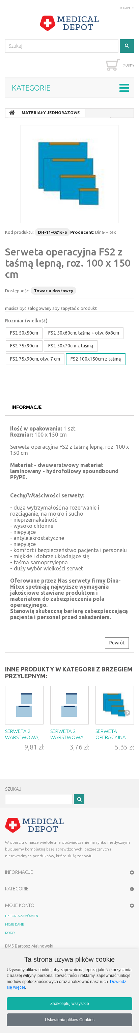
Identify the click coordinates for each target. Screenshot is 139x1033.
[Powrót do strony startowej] (11, 113)
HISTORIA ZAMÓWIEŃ (21, 916)
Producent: (82, 232)
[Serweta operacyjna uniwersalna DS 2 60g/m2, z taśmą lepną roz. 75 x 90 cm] (114, 705)
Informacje (26, 407)
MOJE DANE (14, 924)
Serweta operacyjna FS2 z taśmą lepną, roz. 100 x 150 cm (68, 263)
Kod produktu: (19, 232)
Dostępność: (17, 290)
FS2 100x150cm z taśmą (96, 359)
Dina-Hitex (105, 232)
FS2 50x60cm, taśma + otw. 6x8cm (83, 333)
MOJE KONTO (19, 905)
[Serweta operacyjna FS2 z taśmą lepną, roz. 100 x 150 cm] (69, 174)
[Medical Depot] (69, 23)
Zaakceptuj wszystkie (69, 1003)
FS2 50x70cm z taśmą (70, 345)
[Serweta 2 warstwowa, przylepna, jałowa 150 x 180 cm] (24, 705)
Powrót (116, 642)
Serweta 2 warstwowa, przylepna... (22, 737)
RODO (10, 933)
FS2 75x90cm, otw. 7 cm (35, 359)
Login (125, 8)
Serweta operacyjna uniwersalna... (114, 737)
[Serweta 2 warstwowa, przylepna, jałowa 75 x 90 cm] (69, 705)
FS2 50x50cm (24, 333)
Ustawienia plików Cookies (69, 1019)
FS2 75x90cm (24, 345)
